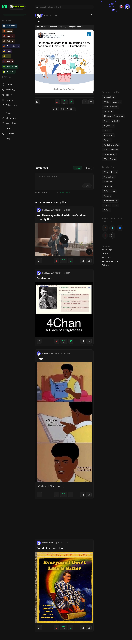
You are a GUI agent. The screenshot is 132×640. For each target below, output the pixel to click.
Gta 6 (115, 121)
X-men (108, 140)
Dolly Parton (110, 159)
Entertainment (11, 46)
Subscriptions (12, 105)
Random (10, 99)
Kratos (107, 130)
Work (107, 210)
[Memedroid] (4, 6)
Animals (8, 41)
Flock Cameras (111, 149)
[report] (85, 101)
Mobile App (107, 249)
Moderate (11, 118)
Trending (10, 89)
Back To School (111, 106)
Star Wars (109, 135)
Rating (77, 168)
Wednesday (110, 154)
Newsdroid (9, 25)
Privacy (105, 265)
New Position (68, 109)
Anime (8, 61)
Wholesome (10, 66)
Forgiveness (44, 278)
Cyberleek (109, 125)
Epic (6, 56)
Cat (116, 205)
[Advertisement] (114, 48)
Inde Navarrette (112, 144)
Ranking (10, 133)
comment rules (66, 192)
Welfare (42, 486)
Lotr (106, 121)
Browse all (7, 76)
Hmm (40, 359)
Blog (8, 138)
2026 (107, 102)
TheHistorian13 (49, 210)
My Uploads (12, 123)
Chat (8, 128)
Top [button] (8, 94)
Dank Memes (111, 172)
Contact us (107, 253)
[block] (91, 101)
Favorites (10, 112)
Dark (7, 51)
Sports (8, 31)
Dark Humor (56, 486)
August (117, 102)
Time (88, 168)
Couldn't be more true (50, 548)
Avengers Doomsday (114, 116)
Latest (9, 84)
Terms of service (110, 261)
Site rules (106, 257)
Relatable (9, 71)
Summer (108, 111)
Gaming (8, 36)
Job (56, 109)
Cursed (108, 196)
